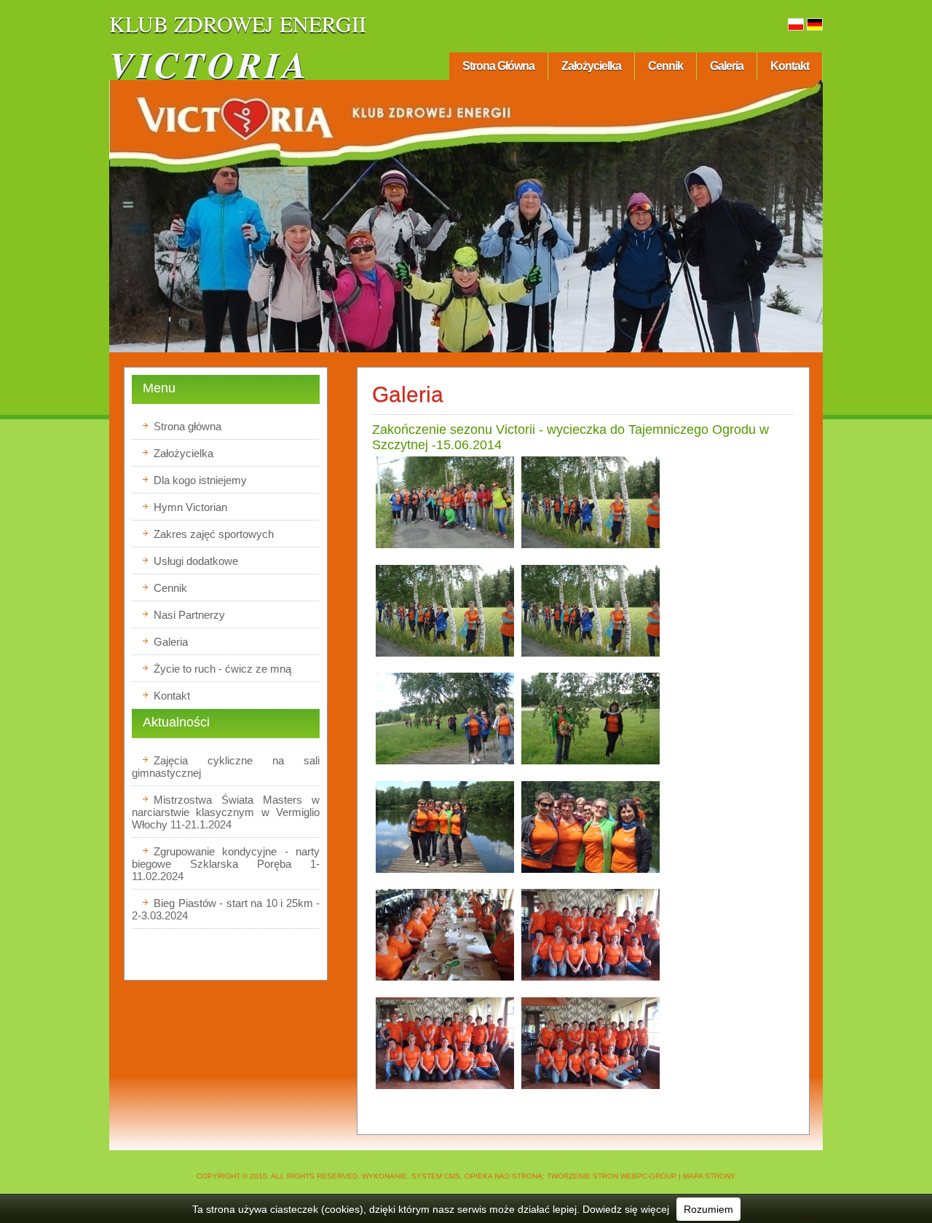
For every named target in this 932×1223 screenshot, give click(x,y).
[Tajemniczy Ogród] (445, 548)
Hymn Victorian (190, 507)
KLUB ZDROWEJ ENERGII (237, 23)
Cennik (665, 66)
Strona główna (498, 66)
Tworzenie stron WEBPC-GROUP (611, 1176)
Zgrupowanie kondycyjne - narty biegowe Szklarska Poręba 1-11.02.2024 (226, 863)
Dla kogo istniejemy (200, 480)
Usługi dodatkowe (196, 561)
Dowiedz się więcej (625, 1209)
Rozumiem (708, 1209)
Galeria (726, 66)
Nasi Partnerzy (189, 615)
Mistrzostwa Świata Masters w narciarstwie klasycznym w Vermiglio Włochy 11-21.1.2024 (226, 812)
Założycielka (591, 66)
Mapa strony (709, 1176)
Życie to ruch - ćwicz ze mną (222, 668)
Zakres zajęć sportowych (214, 534)
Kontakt (789, 66)
